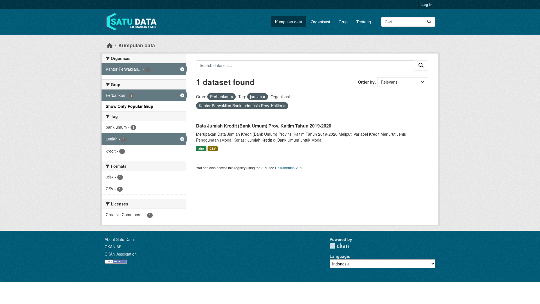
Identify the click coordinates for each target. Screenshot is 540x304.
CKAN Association (121, 254)
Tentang (363, 21)
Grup (343, 21)
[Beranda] (109, 45)
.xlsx (201, 148)
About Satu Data (119, 239)
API (264, 167)
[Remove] (232, 97)
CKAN (339, 246)
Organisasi (320, 21)
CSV (213, 148)
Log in (427, 4)
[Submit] (429, 22)
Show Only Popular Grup (129, 106)
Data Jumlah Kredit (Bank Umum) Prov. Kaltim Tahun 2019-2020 (263, 125)
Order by (366, 82)
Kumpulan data (288, 21)
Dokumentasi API (288, 167)
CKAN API (114, 246)
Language (339, 256)
